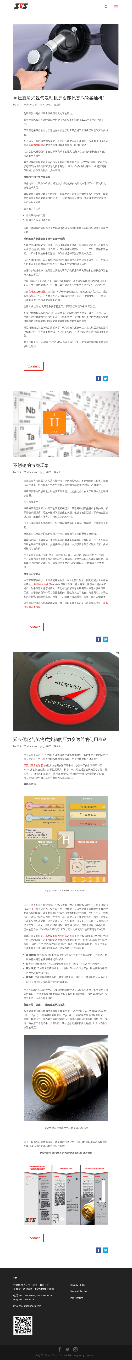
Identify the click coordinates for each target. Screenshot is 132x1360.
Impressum (76, 1297)
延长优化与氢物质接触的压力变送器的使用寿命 (60, 739)
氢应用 (57, 104)
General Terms (78, 1291)
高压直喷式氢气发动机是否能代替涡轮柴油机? (58, 98)
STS (19, 104)
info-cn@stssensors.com (27, 1306)
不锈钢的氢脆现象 (31, 465)
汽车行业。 (30, 908)
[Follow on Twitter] (105, 378)
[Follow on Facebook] (98, 378)
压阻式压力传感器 (43, 584)
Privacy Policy (77, 1284)
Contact (34, 366)
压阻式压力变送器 (33, 765)
